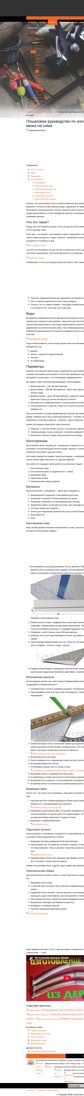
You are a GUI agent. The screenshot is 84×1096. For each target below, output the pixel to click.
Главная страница (34, 111)
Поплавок (39, 45)
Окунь (37, 74)
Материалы (40, 182)
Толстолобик (41, 87)
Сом (37, 71)
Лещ (37, 68)
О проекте (41, 1090)
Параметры (36, 176)
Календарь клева (38, 1040)
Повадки (39, 94)
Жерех (38, 78)
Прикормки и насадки (68, 22)
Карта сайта (52, 1090)
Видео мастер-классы (41, 1033)
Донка (37, 42)
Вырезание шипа (43, 192)
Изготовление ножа (44, 185)
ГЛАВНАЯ (32, 22)
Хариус (38, 81)
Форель (38, 91)
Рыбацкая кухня (38, 1043)
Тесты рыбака (37, 1036)
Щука (37, 55)
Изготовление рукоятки (45, 189)
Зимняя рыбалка (38, 100)
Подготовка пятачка (44, 195)
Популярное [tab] (46, 1056)
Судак (37, 58)
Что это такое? (37, 169)
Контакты (30, 1090)
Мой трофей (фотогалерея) (43, 1051)
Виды (33, 172)
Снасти (42, 22)
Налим (38, 84)
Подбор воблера (38, 1030)
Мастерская (32, 28)
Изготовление (37, 179)
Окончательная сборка (45, 198)
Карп (37, 61)
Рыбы (52, 22)
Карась (38, 64)
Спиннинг (39, 38)
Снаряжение (46, 28)
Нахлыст (39, 48)
